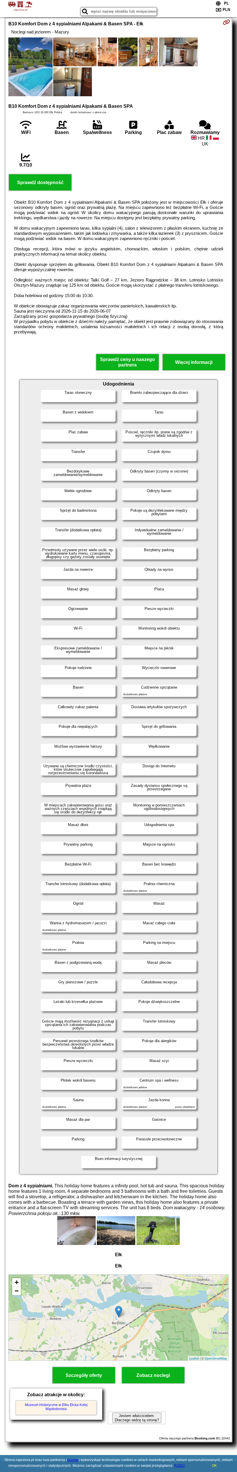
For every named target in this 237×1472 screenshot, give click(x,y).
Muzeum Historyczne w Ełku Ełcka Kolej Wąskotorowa (56, 1407)
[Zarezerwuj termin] (226, 22)
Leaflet (194, 1358)
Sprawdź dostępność (40, 182)
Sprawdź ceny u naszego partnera (127, 362)
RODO (179, 1466)
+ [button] (16, 1282)
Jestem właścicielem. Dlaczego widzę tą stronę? (137, 1418)
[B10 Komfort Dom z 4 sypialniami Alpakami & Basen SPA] (30, 67)
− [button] (16, 1291)
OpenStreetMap (216, 1358)
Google (73, 1460)
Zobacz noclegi (153, 1375)
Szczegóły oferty (84, 1375)
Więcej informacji (193, 362)
